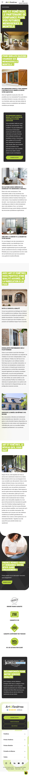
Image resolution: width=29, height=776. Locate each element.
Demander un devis (14, 157)
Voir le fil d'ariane (5, 6)
